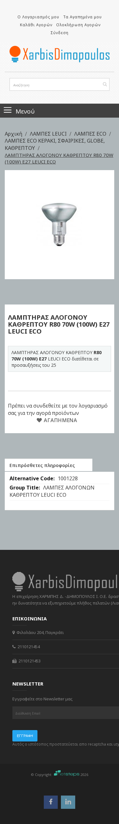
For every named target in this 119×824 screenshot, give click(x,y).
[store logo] (59, 54)
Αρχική (14, 133)
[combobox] (59, 84)
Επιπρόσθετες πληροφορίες (42, 465)
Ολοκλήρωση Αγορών (78, 25)
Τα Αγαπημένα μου (82, 17)
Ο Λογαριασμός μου (38, 17)
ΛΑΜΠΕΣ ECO (91, 133)
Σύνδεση (59, 32)
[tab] (48, 464)
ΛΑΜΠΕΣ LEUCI (49, 133)
